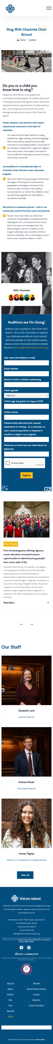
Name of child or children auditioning (22, 379)
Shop (10, 1005)
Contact (36, 994)
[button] (49, 8)
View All (25, 875)
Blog (10, 999)
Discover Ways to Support (36, 988)
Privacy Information (36, 1005)
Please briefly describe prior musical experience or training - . (24, 429)
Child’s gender (11, 390)
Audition (32, 39)
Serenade (10, 1010)
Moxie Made (40, 1039)
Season (10, 988)
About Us (10, 983)
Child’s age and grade (23, 401)
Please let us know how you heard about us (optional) (25, 447)
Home (23, 39)
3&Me (10, 1016)
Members (36, 983)
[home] (13, 8)
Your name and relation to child (19, 357)
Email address (11, 368)
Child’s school (11, 412)
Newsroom (36, 999)
